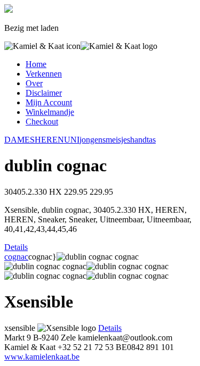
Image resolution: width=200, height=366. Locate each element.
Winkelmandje (50, 112)
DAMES (19, 139)
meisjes (118, 139)
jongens (92, 139)
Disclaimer (44, 92)
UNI (71, 139)
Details (16, 247)
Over (34, 83)
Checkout (42, 121)
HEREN (49, 139)
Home (36, 64)
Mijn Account (49, 102)
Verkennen (44, 73)
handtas (143, 139)
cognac (16, 256)
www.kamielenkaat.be (41, 356)
